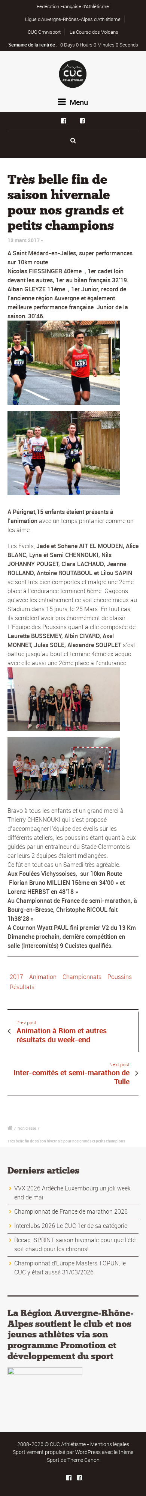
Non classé (27, 1128)
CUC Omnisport (44, 31)
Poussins (119, 977)
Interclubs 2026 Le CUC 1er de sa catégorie (70, 1226)
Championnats (82, 977)
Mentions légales (109, 1444)
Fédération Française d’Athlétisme (73, 6)
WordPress (88, 1452)
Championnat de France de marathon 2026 (71, 1211)
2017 (16, 977)
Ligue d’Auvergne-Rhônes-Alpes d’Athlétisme (73, 19)
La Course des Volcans (94, 31)
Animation (43, 977)
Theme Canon (83, 1459)
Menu (78, 102)
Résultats (22, 987)
